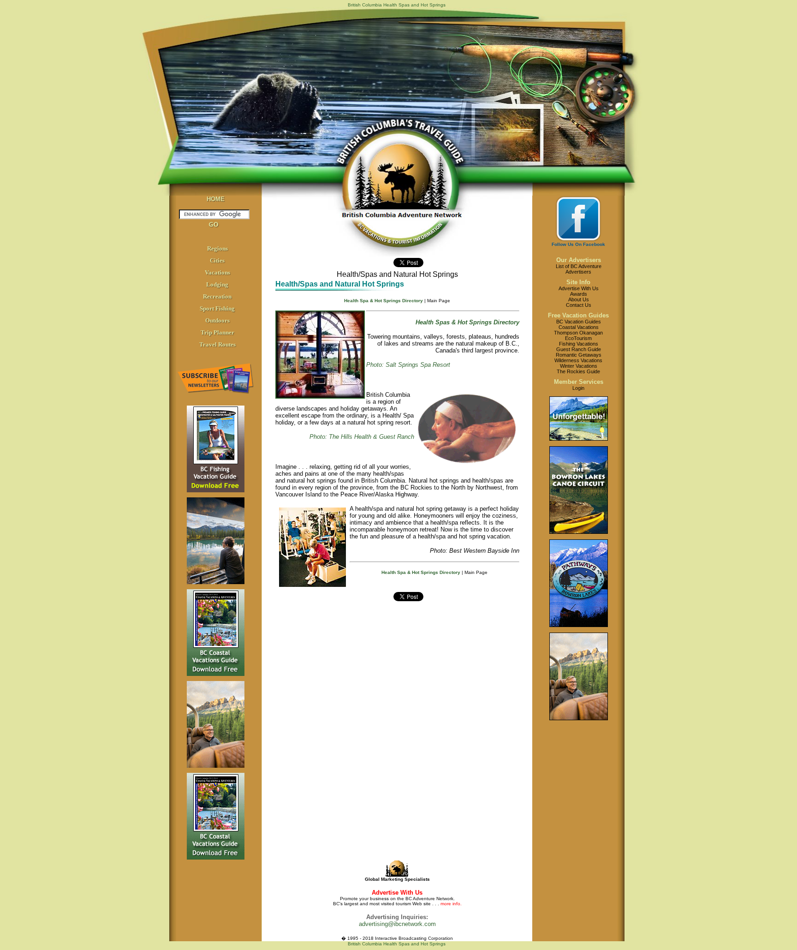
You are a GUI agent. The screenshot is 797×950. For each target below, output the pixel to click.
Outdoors (217, 320)
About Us (578, 299)
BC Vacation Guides (578, 321)
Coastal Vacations (579, 327)
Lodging (217, 284)
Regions (217, 248)
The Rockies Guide (578, 371)
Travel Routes (217, 344)
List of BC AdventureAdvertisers (578, 269)
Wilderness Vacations (578, 360)
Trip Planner (217, 332)
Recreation (217, 296)
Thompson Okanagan (578, 332)
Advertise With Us (579, 288)
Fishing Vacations (578, 344)
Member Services (578, 381)
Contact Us (578, 305)
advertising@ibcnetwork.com (397, 923)
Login (578, 388)
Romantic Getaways (578, 355)
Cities (217, 260)
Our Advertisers (578, 260)
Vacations (217, 272)
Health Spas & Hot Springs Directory (467, 322)
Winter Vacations (578, 366)
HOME (216, 199)
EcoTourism (578, 338)
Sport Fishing (217, 308)
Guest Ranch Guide (578, 349)
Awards (578, 294)
